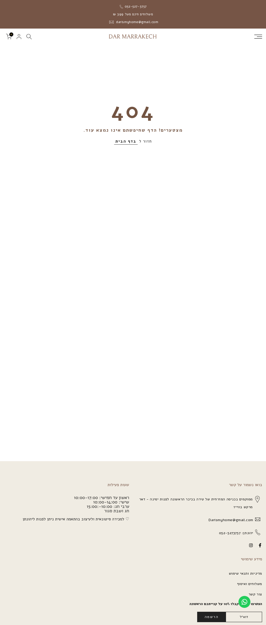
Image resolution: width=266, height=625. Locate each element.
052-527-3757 (135, 6)
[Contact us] (244, 602)
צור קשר (255, 594)
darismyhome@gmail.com (136, 22)
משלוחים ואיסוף (249, 583)
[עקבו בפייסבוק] (260, 545)
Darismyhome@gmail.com (230, 520)
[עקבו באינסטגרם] (251, 545)
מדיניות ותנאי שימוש (245, 573)
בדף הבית (125, 141)
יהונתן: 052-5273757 (235, 532)
